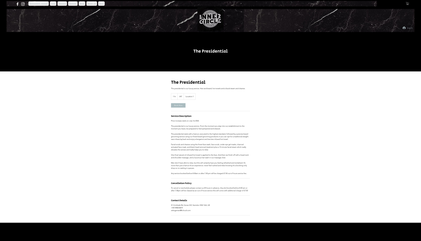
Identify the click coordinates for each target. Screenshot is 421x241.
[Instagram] (23, 4)
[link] (178, 105)
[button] (407, 3)
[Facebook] (17, 4)
